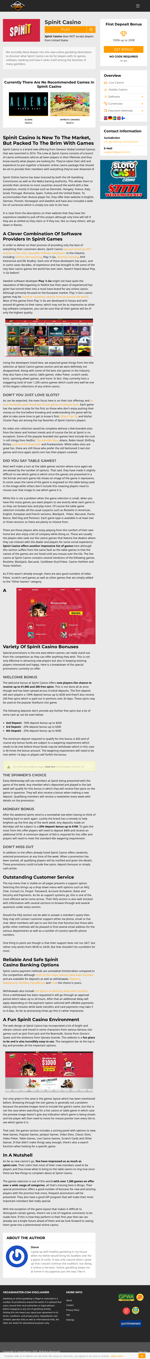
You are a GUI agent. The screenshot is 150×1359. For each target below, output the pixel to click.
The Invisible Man (47, 440)
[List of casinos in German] (110, 117)
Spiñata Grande (70, 119)
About (69, 1300)
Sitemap (70, 1319)
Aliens (28, 119)
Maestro (75, 979)
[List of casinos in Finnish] (123, 117)
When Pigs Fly (69, 416)
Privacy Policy (72, 1310)
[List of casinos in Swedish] (115, 117)
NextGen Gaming (68, 257)
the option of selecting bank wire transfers (61, 991)
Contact (70, 1305)
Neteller (23, 983)
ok (142, 1356)
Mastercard (10, 983)
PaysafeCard (37, 983)
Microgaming (33, 257)
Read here (50, 766)
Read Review (28, 106)
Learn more (116, 1356)
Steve (35, 1247)
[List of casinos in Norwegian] (119, 117)
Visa (53, 983)
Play (65, 29)
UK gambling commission (121, 141)
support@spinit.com (117, 152)
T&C (68, 1315)
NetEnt (19, 257)
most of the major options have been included (64, 975)
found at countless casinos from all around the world (55, 296)
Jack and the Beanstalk (26, 444)
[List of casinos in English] (106, 117)
